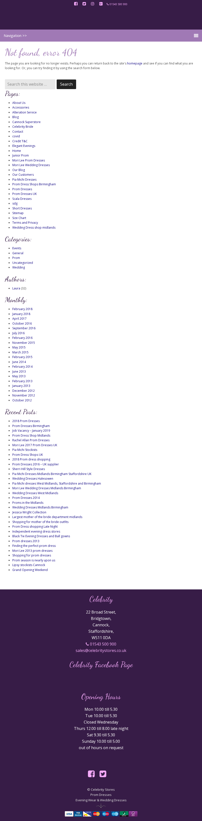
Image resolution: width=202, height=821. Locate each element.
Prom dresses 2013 (25, 541)
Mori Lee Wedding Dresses (31, 165)
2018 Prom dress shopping (31, 459)
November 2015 (23, 343)
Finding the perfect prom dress (34, 546)
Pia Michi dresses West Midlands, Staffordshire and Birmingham (56, 483)
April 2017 (19, 318)
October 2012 (22, 400)
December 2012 (23, 391)
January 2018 (21, 314)
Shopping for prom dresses (31, 555)
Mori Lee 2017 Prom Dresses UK (34, 445)
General (17, 253)
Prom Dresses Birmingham (31, 426)
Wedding (18, 267)
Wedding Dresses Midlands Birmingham (40, 507)
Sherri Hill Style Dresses (28, 469)
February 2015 (22, 357)
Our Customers (23, 175)
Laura (16, 288)
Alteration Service (24, 112)
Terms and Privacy (25, 223)
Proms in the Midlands (27, 503)
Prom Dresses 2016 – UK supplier (35, 464)
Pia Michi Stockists (24, 450)
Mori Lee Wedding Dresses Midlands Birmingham (46, 488)
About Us (18, 103)
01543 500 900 (102, 644)
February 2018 (22, 309)
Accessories (20, 107)
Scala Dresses (22, 199)
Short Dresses (22, 208)
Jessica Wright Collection (29, 512)
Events (16, 248)
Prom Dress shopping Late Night (35, 526)
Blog (15, 117)
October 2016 (22, 323)
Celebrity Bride (22, 127)
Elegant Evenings (23, 146)
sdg (14, 203)
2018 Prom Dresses (26, 421)
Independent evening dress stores (36, 531)
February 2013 (22, 381)
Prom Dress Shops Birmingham (34, 184)
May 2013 (19, 376)
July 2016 (18, 333)
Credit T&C (20, 141)
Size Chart (19, 218)
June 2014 (19, 362)
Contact (17, 131)
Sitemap (18, 213)
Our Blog (18, 170)
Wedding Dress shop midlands (33, 227)
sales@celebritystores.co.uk (101, 650)
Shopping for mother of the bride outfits (40, 522)
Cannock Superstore (26, 122)
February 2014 (22, 366)
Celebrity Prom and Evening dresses (101, 18)
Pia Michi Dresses (24, 179)
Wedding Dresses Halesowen (32, 478)
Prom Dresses (22, 189)
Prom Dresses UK (24, 194)
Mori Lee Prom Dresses (28, 160)
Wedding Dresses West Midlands (35, 493)
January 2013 (21, 386)
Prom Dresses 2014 (26, 498)
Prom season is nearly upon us (33, 560)
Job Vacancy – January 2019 (31, 430)
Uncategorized (22, 263)
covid (16, 136)
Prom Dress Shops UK (27, 455)
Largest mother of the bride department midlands (47, 517)
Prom (16, 258)
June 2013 (19, 371)
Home (16, 151)
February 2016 (22, 338)
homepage (134, 63)
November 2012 (23, 395)
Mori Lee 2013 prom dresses (32, 551)
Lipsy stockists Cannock (28, 565)
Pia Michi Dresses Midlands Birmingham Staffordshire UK (51, 474)
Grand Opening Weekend (30, 570)
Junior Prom (20, 155)
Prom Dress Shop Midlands (31, 435)
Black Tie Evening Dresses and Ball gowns (41, 536)
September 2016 (23, 328)
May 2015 (19, 347)
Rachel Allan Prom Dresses (31, 440)
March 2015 (20, 352)
